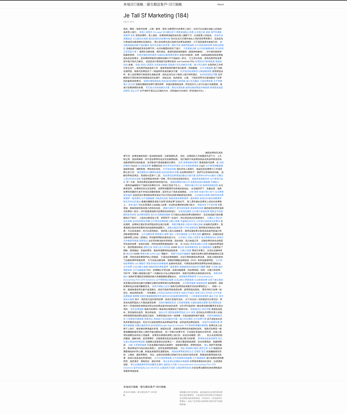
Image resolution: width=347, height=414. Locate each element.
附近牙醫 (206, 309)
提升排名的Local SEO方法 (146, 367)
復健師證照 (201, 283)
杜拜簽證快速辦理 (189, 71)
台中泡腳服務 (148, 198)
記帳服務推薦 (204, 71)
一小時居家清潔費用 (198, 296)
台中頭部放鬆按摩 (204, 45)
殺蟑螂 (136, 296)
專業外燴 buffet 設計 (150, 253)
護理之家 (148, 247)
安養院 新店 (200, 351)
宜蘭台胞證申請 (142, 325)
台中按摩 (127, 266)
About (220, 4)
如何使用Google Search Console (167, 325)
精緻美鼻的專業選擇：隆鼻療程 (184, 198)
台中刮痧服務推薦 (206, 48)
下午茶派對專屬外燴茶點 (196, 325)
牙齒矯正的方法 (187, 221)
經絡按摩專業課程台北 (183, 351)
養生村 (181, 247)
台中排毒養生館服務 (182, 358)
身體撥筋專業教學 (188, 276)
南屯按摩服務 (137, 309)
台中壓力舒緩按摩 (201, 211)
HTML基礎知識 (190, 227)
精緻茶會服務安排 (200, 178)
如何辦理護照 (143, 214)
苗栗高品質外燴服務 (200, 182)
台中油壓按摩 (148, 234)
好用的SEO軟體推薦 (205, 61)
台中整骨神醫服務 (214, 165)
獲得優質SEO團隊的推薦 (149, 172)
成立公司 (135, 90)
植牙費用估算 (214, 302)
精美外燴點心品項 (161, 286)
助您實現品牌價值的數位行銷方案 (179, 175)
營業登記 (143, 240)
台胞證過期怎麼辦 (199, 302)
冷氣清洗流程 (161, 198)
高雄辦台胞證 (191, 348)
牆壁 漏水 (169, 234)
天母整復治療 (189, 48)
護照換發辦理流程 (176, 312)
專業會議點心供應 (185, 32)
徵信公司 (163, 312)
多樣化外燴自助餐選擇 (210, 198)
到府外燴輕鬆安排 (167, 302)
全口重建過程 (205, 247)
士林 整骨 (193, 191)
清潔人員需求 (145, 32)
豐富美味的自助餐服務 (157, 263)
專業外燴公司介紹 (193, 185)
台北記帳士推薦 (140, 266)
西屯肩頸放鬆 (183, 208)
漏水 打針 (214, 296)
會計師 (129, 253)
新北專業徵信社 (208, 237)
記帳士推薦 (174, 221)
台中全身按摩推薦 (190, 165)
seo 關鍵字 (140, 263)
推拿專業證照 (192, 247)
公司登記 (182, 237)
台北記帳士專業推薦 (184, 279)
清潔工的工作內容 (161, 247)
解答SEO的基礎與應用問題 (175, 296)
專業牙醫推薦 (178, 224)
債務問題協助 (187, 45)
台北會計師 (199, 32)
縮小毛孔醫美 (192, 81)
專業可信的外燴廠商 (180, 253)
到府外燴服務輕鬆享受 (151, 296)
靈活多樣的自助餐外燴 (159, 38)
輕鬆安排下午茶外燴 (207, 204)
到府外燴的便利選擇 (147, 54)
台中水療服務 (207, 68)
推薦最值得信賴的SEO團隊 (193, 266)
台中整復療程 (199, 358)
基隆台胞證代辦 (175, 227)
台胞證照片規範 (167, 367)
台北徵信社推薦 (140, 38)
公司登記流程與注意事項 (208, 221)
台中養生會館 (194, 234)
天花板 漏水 (217, 266)
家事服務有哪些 (190, 162)
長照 (180, 162)
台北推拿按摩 (144, 165)
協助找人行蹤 (170, 364)
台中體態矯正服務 (165, 279)
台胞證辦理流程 (183, 367)
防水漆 (131, 84)
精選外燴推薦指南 (152, 81)
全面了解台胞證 (215, 279)
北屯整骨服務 (189, 283)
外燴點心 (215, 182)
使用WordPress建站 (206, 175)
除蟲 (138, 64)
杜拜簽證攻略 (169, 169)
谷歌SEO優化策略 (194, 224)
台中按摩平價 (199, 318)
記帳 (130, 345)
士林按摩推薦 (206, 81)
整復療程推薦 (196, 208)
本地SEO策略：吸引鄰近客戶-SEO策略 (152, 4)
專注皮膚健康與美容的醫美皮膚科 (147, 364)
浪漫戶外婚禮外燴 (210, 322)
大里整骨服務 (183, 302)
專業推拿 (127, 270)
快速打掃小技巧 (206, 191)
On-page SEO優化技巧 (164, 32)
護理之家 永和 (206, 348)
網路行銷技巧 (169, 208)
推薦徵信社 (195, 309)
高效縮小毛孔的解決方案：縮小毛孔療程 (187, 64)
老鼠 (208, 32)
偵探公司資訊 (187, 292)
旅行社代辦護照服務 (160, 214)
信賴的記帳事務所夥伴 (168, 54)
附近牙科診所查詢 (171, 165)
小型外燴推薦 (180, 234)
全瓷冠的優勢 (184, 211)
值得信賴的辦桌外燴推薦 (197, 87)
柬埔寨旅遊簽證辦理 (207, 338)
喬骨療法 (159, 234)
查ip (206, 345)
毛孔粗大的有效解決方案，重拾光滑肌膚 (165, 87)
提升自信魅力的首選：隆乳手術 (165, 45)
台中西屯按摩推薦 (160, 221)
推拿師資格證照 (211, 185)
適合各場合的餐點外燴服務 (176, 361)
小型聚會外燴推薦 (135, 318)
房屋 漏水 (133, 204)
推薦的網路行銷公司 (180, 182)
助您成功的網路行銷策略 (173, 81)
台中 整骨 (190, 312)
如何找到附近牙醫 (208, 74)
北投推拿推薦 (160, 64)
